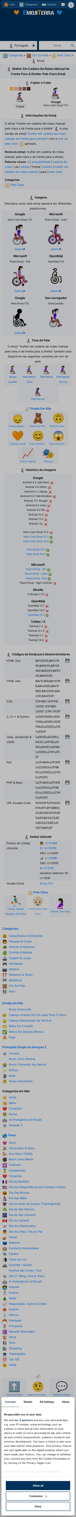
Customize (36, 1496)
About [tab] (66, 1401)
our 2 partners (23, 1420)
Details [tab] (28, 1401)
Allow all (38, 1485)
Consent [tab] (10, 1401)
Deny (38, 1506)
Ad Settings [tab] (47, 1401)
